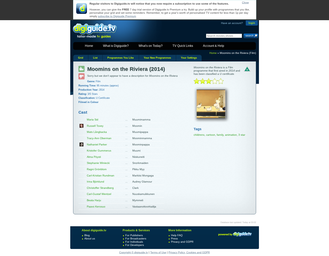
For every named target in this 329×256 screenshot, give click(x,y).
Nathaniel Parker (97, 144)
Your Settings (189, 58)
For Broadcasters (135, 238)
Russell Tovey (95, 125)
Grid (80, 58)
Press (174, 238)
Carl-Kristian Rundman (100, 175)
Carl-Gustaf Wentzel (99, 193)
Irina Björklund (95, 181)
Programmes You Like (120, 58)
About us (89, 238)
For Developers (134, 244)
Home (89, 45)
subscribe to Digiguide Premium (117, 16)
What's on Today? (151, 45)
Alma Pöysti (94, 156)
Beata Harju (94, 200)
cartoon (210, 134)
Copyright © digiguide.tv (133, 252)
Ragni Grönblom (97, 169)
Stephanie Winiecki (98, 162)
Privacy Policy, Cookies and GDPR (189, 252)
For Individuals (134, 241)
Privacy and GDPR (182, 241)
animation (231, 134)
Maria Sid (92, 119)
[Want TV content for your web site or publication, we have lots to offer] (235, 237)
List (95, 58)
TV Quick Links (182, 45)
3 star (241, 134)
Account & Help (213, 45)
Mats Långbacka (97, 131)
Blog (87, 235)
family (220, 134)
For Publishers (134, 235)
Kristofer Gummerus (99, 150)
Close (245, 2)
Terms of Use (158, 252)
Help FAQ (177, 235)
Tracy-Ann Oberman (99, 138)
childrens (199, 134)
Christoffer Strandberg (100, 187)
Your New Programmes (157, 58)
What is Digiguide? (116, 45)
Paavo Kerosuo (96, 206)
